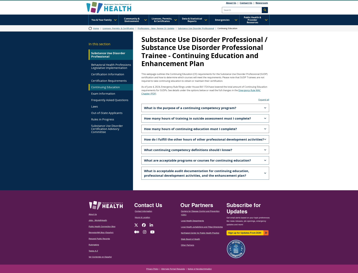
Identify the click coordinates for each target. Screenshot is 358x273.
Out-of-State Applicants (107, 113)
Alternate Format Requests (173, 268)
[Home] (111, 8)
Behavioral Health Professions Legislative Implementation (111, 66)
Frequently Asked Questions (109, 100)
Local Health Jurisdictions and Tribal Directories (202, 226)
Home (96, 28)
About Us (231, 2)
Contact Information (143, 211)
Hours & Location (142, 217)
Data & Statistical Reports (192, 20)
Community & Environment (132, 20)
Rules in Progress (102, 119)
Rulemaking (94, 244)
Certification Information (107, 74)
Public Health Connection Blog (102, 226)
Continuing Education (105, 87)
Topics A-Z (93, 250)
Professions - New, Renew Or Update (156, 28)
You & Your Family (101, 19)
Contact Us (246, 2)
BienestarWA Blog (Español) (101, 232)
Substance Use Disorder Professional (196, 28)
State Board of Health (190, 239)
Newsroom (262, 2)
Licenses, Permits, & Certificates (162, 20)
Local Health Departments (192, 220)
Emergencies (222, 19)
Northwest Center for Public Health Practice (200, 232)
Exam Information (103, 93)
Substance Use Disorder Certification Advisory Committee (107, 129)
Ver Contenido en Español (100, 256)
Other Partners (187, 245)
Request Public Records (99, 238)
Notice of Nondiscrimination (200, 268)
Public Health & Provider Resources (252, 20)
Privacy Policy (152, 268)
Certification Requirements (109, 81)
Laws (94, 106)
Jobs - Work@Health (98, 220)
